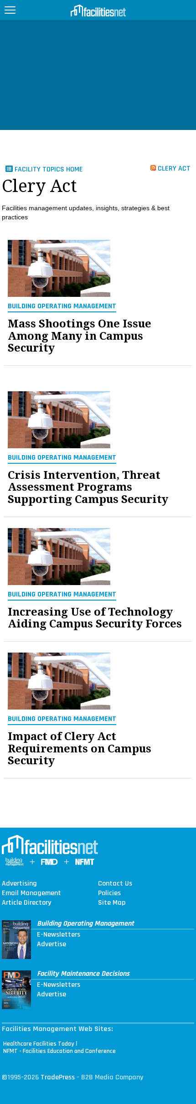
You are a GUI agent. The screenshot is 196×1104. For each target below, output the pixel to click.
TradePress (58, 1077)
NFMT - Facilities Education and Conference (59, 1051)
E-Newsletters (58, 934)
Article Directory (26, 903)
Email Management (31, 893)
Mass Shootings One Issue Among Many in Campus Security (79, 336)
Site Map (111, 903)
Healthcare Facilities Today (38, 1044)
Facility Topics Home (48, 169)
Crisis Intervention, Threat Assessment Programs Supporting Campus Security (88, 487)
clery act (173, 168)
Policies (109, 893)
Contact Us (115, 883)
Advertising (19, 883)
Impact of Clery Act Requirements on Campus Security (79, 749)
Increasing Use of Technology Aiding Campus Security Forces (95, 618)
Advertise (51, 944)
